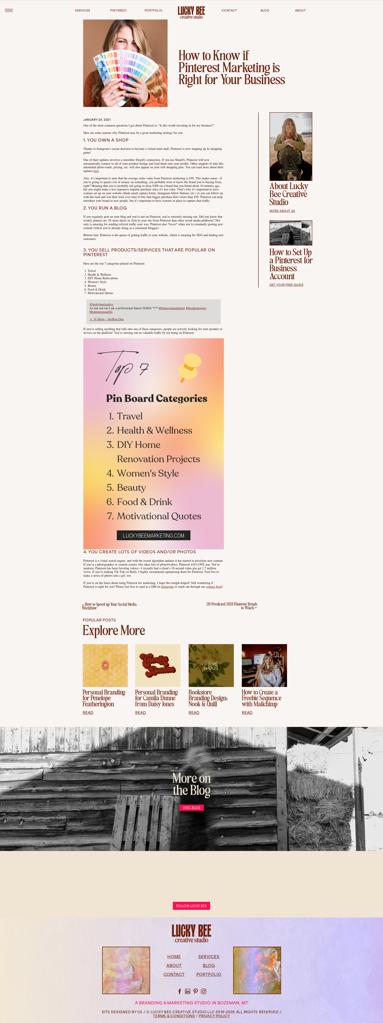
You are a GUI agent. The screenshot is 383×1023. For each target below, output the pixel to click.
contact (229, 10)
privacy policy (214, 1016)
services (82, 10)
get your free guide (286, 285)
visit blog (191, 807)
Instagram (167, 586)
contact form (214, 586)
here (96, 171)
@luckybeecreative (101, 304)
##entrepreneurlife (101, 312)
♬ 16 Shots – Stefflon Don (107, 319)
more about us (282, 211)
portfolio (153, 10)
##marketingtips (196, 308)
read (88, 713)
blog (265, 10)
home (174, 957)
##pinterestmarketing (172, 308)
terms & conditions (174, 1016)
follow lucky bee (191, 905)
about (300, 10)
